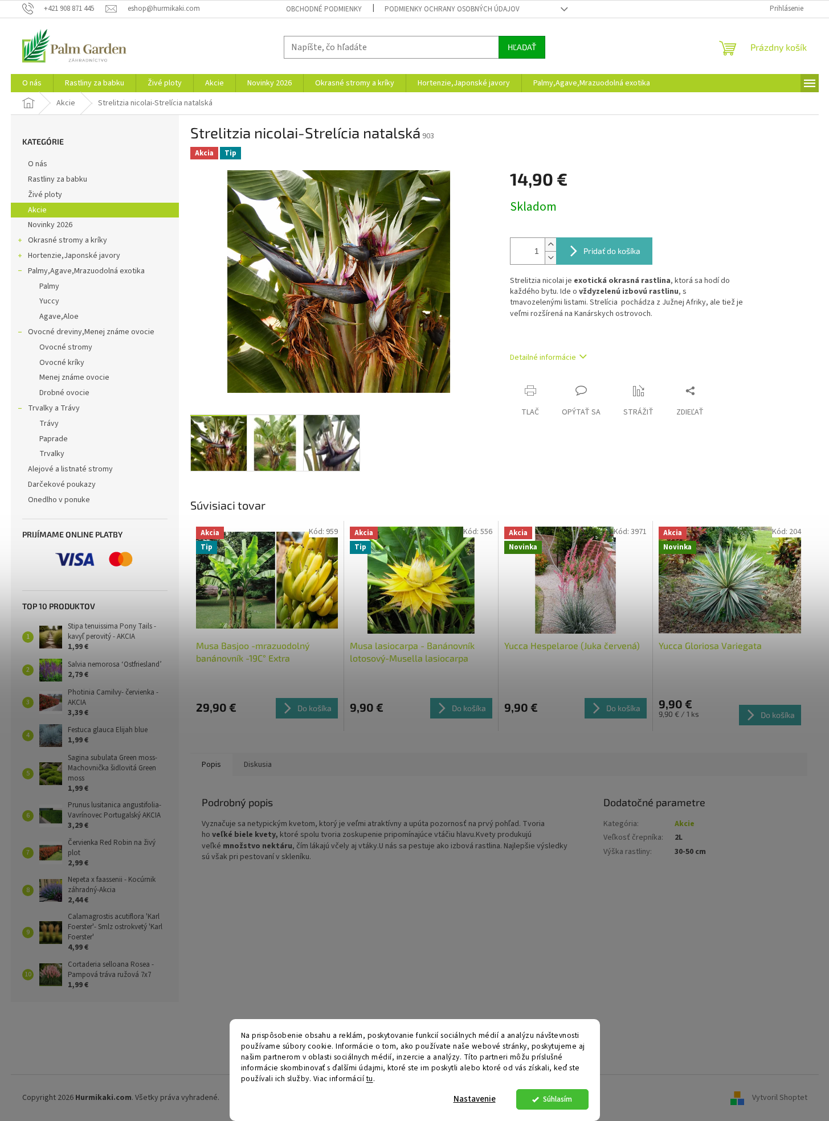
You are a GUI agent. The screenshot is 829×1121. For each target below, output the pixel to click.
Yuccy (49, 301)
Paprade (53, 439)
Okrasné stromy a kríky (67, 240)
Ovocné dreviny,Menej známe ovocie (91, 332)
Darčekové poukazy (62, 484)
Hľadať (522, 47)
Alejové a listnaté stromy (70, 469)
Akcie (37, 210)
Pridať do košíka (611, 251)
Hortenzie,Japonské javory (74, 255)
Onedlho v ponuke (59, 500)
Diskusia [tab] (258, 764)
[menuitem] (32, 83)
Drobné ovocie (64, 393)
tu (369, 1078)
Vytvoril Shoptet (779, 1097)
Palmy (49, 286)
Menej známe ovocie (74, 377)
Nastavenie (475, 1099)
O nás (37, 164)
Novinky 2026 (50, 225)
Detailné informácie (543, 357)
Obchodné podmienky (324, 9)
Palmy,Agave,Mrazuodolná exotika (86, 271)
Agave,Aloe (59, 316)
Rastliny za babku (57, 179)
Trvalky (51, 453)
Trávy (49, 423)
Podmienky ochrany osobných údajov (452, 9)
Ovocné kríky (61, 362)
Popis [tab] (211, 764)
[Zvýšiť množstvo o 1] (550, 244)
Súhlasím (557, 1099)
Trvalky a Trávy (54, 408)
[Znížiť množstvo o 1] (550, 257)
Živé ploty (45, 194)
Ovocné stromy (65, 347)
